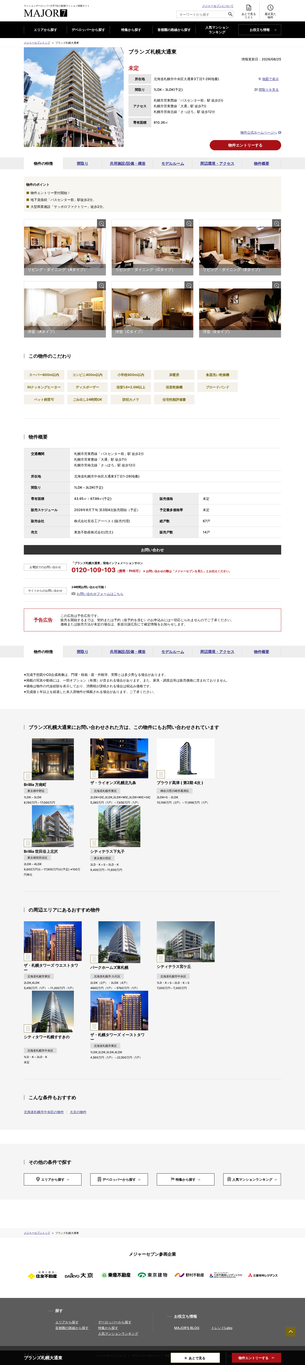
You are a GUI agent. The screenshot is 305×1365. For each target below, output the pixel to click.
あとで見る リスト (249, 15)
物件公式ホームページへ (258, 132)
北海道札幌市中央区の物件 (44, 1112)
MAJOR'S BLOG (186, 1328)
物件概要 (261, 163)
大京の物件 (78, 1112)
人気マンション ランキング (217, 30)
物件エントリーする (245, 145)
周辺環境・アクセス (217, 163)
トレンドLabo (221, 1328)
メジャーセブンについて (218, 6)
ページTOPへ (290, 1331)
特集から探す (131, 30)
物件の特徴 (43, 163)
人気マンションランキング (252, 1179)
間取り (82, 163)
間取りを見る (269, 90)
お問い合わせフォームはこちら (100, 594)
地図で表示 (270, 79)
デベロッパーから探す (88, 30)
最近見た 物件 (270, 15)
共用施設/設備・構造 (128, 163)
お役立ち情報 (260, 30)
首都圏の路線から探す (174, 30)
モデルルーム (172, 163)
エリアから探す (45, 30)
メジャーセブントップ (37, 42)
